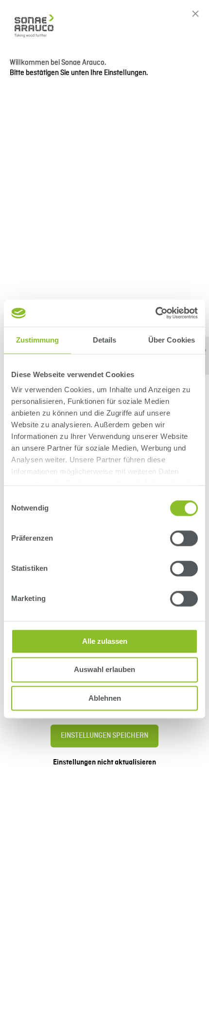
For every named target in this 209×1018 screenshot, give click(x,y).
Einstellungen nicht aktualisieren (104, 762)
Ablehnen (104, 698)
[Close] (195, 13)
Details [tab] (105, 340)
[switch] (184, 538)
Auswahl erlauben (104, 670)
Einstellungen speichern (104, 736)
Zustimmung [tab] (37, 340)
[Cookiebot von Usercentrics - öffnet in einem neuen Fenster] (155, 313)
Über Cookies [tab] (171, 340)
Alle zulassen (104, 641)
